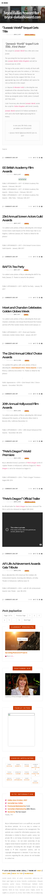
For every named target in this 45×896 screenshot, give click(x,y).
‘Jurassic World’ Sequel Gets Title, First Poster (22, 45)
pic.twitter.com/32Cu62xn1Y (22, 128)
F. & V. (28, 806)
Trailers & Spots (30, 502)
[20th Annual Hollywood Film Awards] (34, 441)
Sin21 (39, 871)
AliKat (32, 234)
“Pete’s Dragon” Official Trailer (21, 498)
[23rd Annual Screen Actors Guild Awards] (34, 257)
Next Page (27, 620)
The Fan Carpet (20, 812)
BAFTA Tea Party (13, 267)
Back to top (17, 873)
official (30, 645)
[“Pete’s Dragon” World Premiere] (34, 488)
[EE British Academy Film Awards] (34, 206)
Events (27, 174)
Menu (6, 3)
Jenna (22, 277)
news (13, 645)
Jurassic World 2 (30, 34)
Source (4, 149)
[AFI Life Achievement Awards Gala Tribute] (34, 599)
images (23, 645)
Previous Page (21, 616)
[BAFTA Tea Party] (34, 297)
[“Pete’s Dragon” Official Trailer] (34, 553)
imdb (18, 645)
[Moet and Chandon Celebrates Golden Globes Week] (34, 343)
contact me (10, 858)
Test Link (6, 873)
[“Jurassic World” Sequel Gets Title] (34, 157)
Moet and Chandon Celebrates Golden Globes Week (21, 309)
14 (19, 620)
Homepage (29, 873)
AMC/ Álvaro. (31, 809)
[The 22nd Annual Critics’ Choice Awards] (34, 394)
